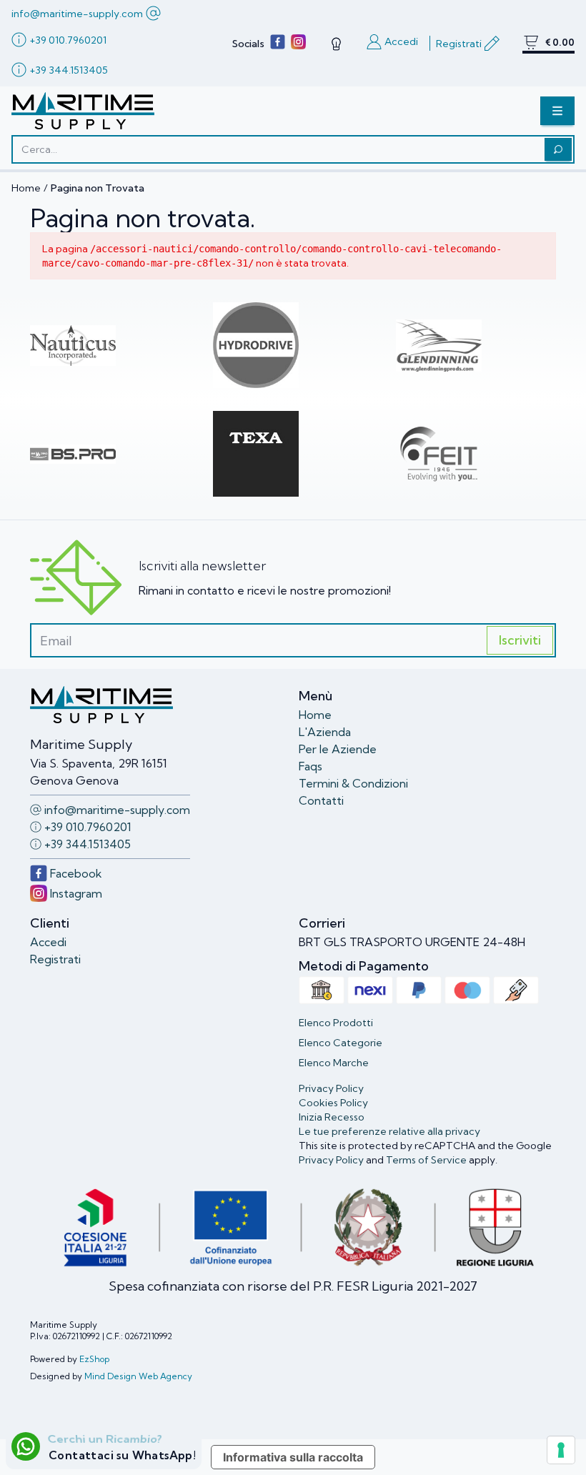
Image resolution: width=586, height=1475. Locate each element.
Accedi (48, 942)
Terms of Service (426, 1159)
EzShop (94, 1359)
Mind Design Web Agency (138, 1376)
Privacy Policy (331, 1159)
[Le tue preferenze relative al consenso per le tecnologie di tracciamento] (561, 1450)
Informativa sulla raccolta (293, 1457)
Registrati (55, 959)
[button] (557, 110)
